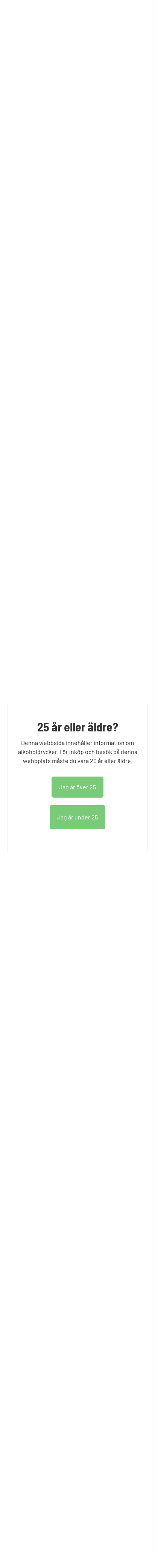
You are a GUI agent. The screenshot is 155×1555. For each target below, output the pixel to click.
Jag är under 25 (77, 817)
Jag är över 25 (77, 786)
